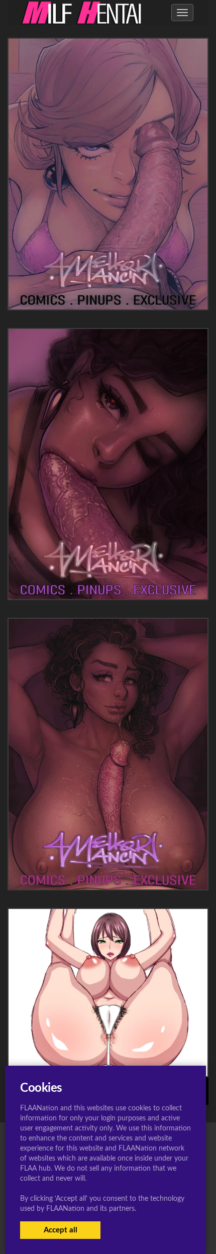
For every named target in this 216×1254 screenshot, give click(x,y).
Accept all (60, 1230)
